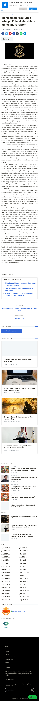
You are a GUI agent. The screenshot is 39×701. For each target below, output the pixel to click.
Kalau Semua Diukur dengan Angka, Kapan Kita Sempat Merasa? (19, 389)
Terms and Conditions (11, 657)
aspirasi (13, 475)
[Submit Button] (32, 690)
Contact (7, 654)
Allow (33, 9)
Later (23, 9)
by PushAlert (6, 11)
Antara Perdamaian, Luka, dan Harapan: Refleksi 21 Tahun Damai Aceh (18, 447)
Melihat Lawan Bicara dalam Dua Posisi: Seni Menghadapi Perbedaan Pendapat (24, 469)
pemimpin (18, 475)
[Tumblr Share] (17, 33)
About (6, 649)
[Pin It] (10, 33)
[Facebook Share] (2, 33)
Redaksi (7, 651)
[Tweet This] (6, 33)
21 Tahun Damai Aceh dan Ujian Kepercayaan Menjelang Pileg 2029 (22, 535)
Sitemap (7, 662)
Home (6, 646)
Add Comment (12, 331)
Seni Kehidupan (15, 484)
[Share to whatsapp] (21, 33)
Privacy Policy (9, 659)
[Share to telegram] (24, 33)
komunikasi (13, 466)
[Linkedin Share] (13, 33)
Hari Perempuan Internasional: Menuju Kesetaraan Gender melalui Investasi (23, 496)
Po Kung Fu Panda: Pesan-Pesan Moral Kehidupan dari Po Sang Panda (23, 487)
